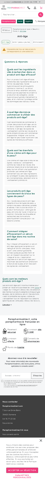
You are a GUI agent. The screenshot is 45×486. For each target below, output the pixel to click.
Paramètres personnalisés (22, 476)
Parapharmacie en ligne (21, 29)
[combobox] (22, 15)
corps (37, 288)
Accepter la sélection (22, 470)
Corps (15, 31)
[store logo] (16, 7)
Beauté (35, 29)
